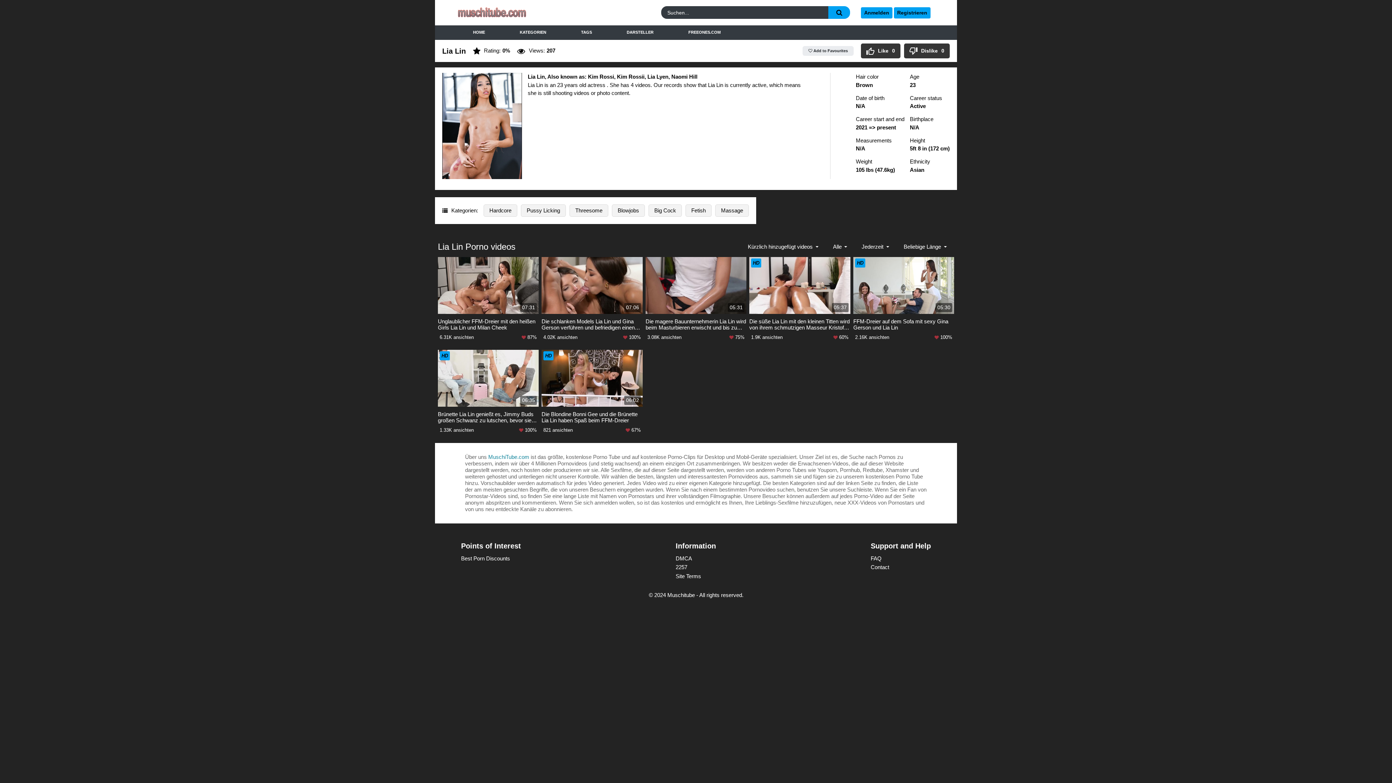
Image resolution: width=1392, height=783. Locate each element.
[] (839, 12)
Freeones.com (704, 32)
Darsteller (640, 32)
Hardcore (500, 210)
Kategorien (533, 32)
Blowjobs (628, 210)
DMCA (684, 558)
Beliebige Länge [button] (923, 247)
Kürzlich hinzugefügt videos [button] (781, 247)
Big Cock (665, 210)
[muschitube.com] (516, 12)
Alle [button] (838, 247)
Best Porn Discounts (485, 558)
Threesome (588, 210)
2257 (681, 567)
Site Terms (688, 576)
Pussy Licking (543, 210)
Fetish (698, 210)
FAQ (876, 558)
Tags (586, 32)
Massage (732, 210)
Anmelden (876, 13)
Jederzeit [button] (873, 247)
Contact (880, 567)
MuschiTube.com (508, 457)
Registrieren (912, 13)
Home (479, 32)
